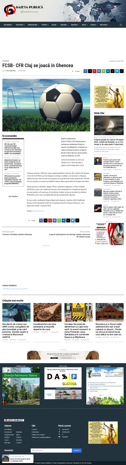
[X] (90, 71)
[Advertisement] (63, 45)
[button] (121, 25)
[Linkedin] (108, 71)
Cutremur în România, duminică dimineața (17, 234)
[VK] (99, 71)
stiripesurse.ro (38, 211)
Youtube (65, 437)
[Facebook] (85, 71)
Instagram (65, 432)
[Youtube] (59, 437)
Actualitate (5, 60)
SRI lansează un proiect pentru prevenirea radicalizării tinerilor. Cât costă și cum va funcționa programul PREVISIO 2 (12, 179)
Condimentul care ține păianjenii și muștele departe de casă (44, 327)
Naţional (96, 137)
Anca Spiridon (11, 70)
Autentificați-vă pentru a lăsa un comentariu (15, 289)
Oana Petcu (103, 137)
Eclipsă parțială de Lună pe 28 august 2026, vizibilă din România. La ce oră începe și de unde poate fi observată (109, 142)
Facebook (65, 429)
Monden (105, 157)
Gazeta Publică (107, 169)
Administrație (106, 189)
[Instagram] (59, 432)
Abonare (76, 450)
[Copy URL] (122, 71)
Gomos (89, 463)
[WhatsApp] (104, 71)
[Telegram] (117, 71)
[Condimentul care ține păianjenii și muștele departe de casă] (47, 312)
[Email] (113, 71)
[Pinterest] (94, 71)
